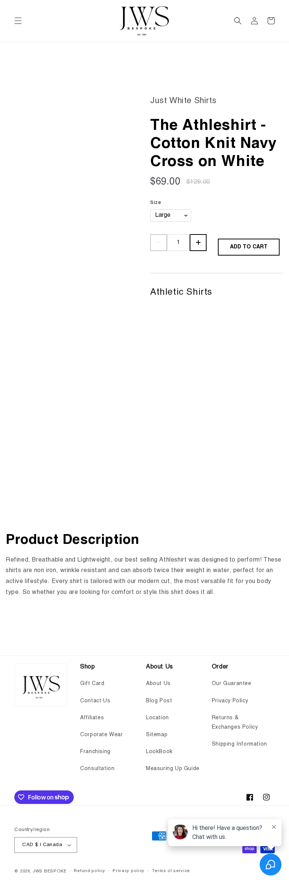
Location (157, 717)
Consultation (97, 768)
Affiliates (92, 717)
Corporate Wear (101, 734)
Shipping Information (239, 744)
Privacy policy (128, 871)
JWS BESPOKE (50, 871)
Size (155, 202)
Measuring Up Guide (172, 768)
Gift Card (92, 683)
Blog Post (159, 700)
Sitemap (156, 734)
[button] (18, 20)
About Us (158, 683)
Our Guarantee (231, 683)
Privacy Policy (230, 700)
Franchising (95, 751)
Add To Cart (249, 247)
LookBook (159, 751)
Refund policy (89, 871)
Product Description (72, 540)
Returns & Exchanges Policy (235, 722)
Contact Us (95, 700)
